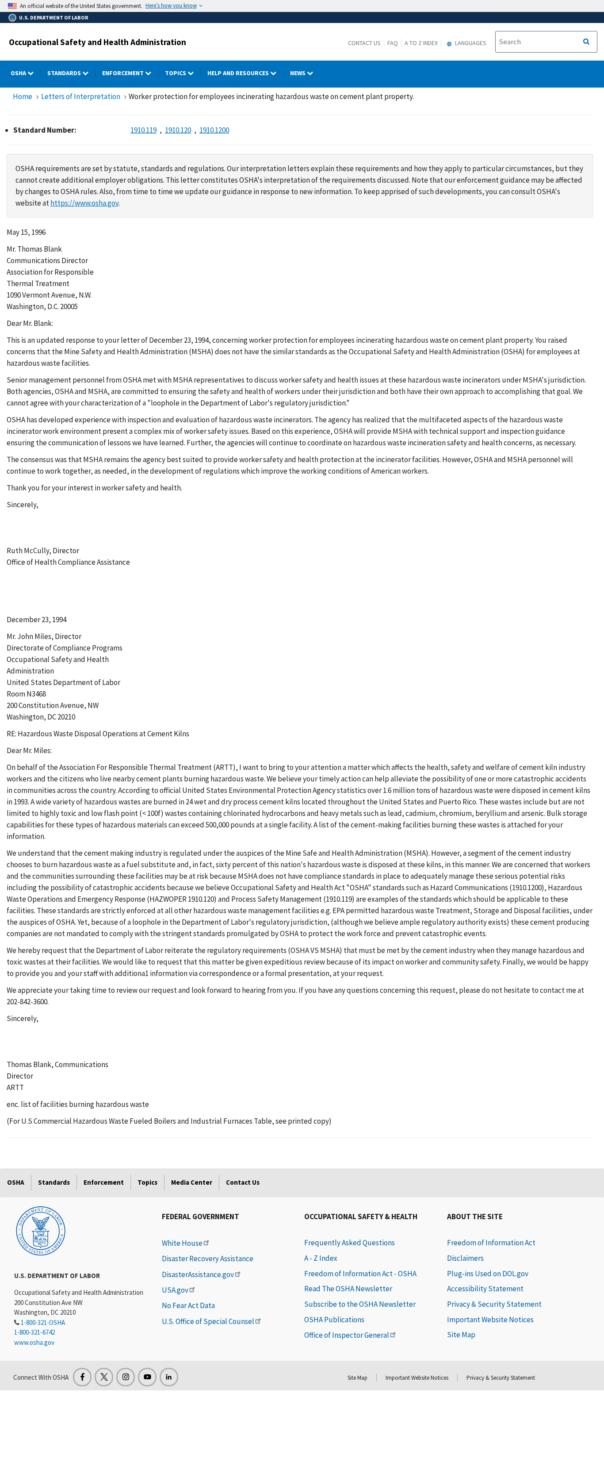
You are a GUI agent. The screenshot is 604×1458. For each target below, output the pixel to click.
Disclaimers (465, 1258)
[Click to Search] (586, 42)
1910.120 (178, 130)
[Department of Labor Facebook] (82, 1377)
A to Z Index (421, 43)
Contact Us (364, 43)
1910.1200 (214, 130)
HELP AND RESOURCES (238, 73)
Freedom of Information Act (491, 1243)
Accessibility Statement (485, 1288)
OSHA (19, 73)
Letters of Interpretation (80, 96)
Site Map (461, 1334)
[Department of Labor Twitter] (104, 1377)
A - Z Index (320, 1258)
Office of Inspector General (346, 1335)
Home (22, 96)
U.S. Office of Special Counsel (208, 1321)
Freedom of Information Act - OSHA (360, 1273)
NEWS (298, 73)
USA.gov (175, 1290)
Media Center (191, 1182)
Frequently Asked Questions (349, 1243)
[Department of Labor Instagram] (125, 1377)
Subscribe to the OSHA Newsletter (360, 1304)
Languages (470, 43)
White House (182, 1243)
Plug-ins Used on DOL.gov (487, 1273)
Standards (64, 73)
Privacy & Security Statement (494, 1304)
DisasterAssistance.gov (198, 1274)
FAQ (392, 43)
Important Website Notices (490, 1319)
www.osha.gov (34, 1342)
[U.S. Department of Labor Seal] (40, 1230)
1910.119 (143, 130)
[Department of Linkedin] (169, 1377)
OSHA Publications (334, 1319)
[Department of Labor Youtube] (147, 1377)
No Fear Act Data (188, 1305)
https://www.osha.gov (84, 203)
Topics (176, 73)
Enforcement (123, 73)
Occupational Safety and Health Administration (97, 42)
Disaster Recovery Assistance (207, 1258)
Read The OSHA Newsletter (348, 1288)
